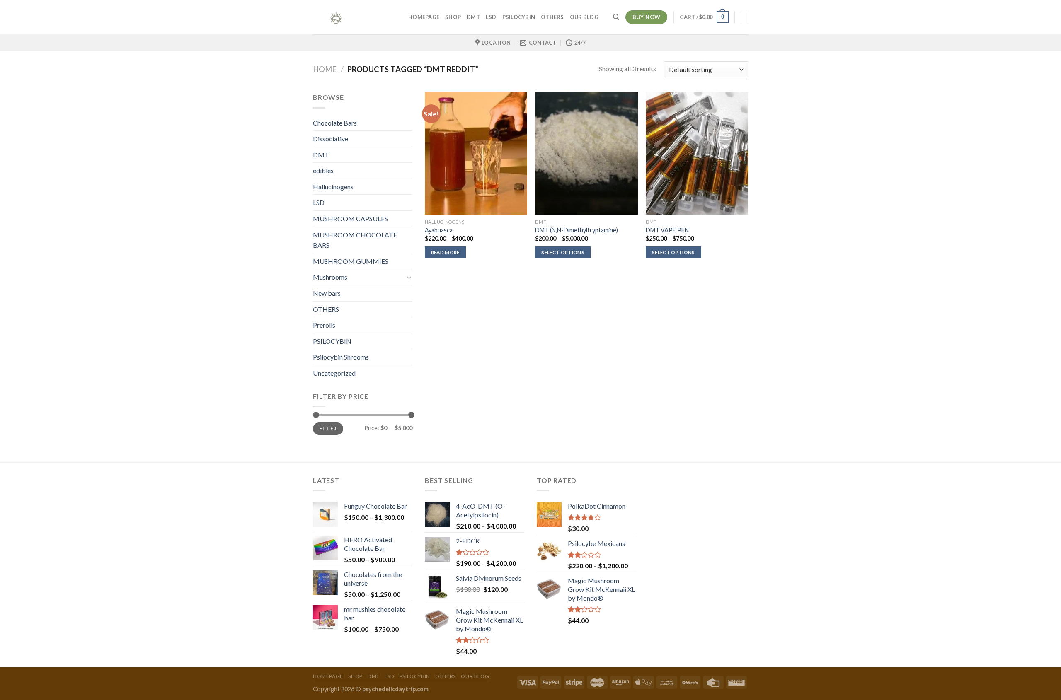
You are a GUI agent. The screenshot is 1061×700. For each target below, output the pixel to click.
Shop (453, 17)
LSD (491, 17)
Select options (562, 252)
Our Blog (584, 17)
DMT (473, 17)
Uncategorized (334, 373)
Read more (445, 252)
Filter (328, 428)
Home (325, 69)
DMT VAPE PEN (667, 230)
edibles (323, 170)
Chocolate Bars (335, 123)
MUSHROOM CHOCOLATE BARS (355, 240)
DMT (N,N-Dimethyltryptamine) (576, 230)
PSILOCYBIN (518, 17)
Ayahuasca (439, 230)
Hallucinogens (333, 187)
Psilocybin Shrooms (341, 357)
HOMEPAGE (423, 17)
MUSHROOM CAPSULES (350, 218)
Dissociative (330, 138)
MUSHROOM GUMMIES (350, 261)
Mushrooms (330, 277)
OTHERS (552, 17)
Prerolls (324, 325)
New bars (327, 293)
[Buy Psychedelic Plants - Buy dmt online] (354, 17)
